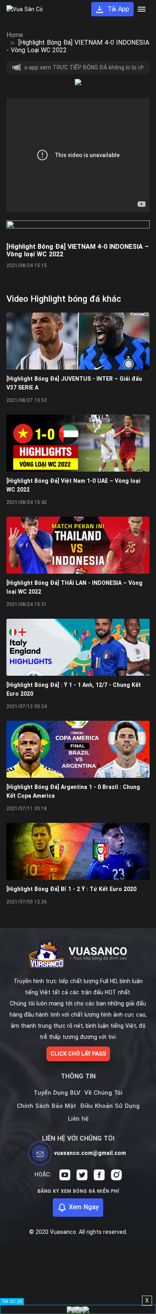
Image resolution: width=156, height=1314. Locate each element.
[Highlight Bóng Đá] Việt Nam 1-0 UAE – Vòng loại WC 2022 (73, 485)
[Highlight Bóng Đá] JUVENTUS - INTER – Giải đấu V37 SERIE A (74, 383)
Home (14, 35)
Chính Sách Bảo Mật (46, 1105)
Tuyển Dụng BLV (57, 1092)
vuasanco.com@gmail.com (90, 1153)
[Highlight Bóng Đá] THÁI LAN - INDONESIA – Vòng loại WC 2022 (74, 587)
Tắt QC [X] (12, 1301)
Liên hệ (78, 1118)
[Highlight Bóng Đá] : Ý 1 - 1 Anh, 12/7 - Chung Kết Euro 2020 (73, 689)
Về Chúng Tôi (103, 1092)
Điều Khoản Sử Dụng (110, 1105)
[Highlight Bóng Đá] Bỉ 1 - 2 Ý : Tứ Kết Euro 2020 (71, 889)
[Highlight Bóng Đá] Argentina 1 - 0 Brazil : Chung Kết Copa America (73, 791)
